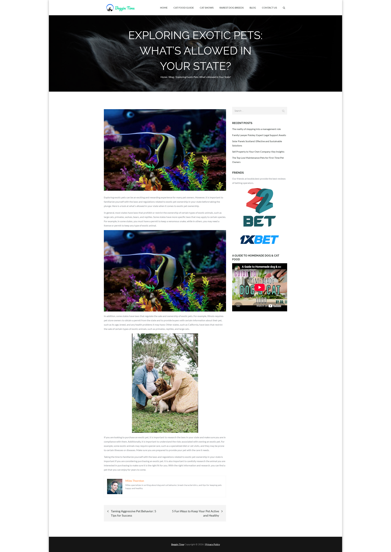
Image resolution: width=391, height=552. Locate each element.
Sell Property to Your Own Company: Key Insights (258, 151)
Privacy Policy (212, 544)
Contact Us (269, 7)
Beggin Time (177, 544)
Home (164, 7)
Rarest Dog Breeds (231, 7)
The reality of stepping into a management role (256, 129)
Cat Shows (207, 7)
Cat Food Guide (184, 7)
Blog (253, 7)
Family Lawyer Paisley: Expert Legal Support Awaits (259, 135)
